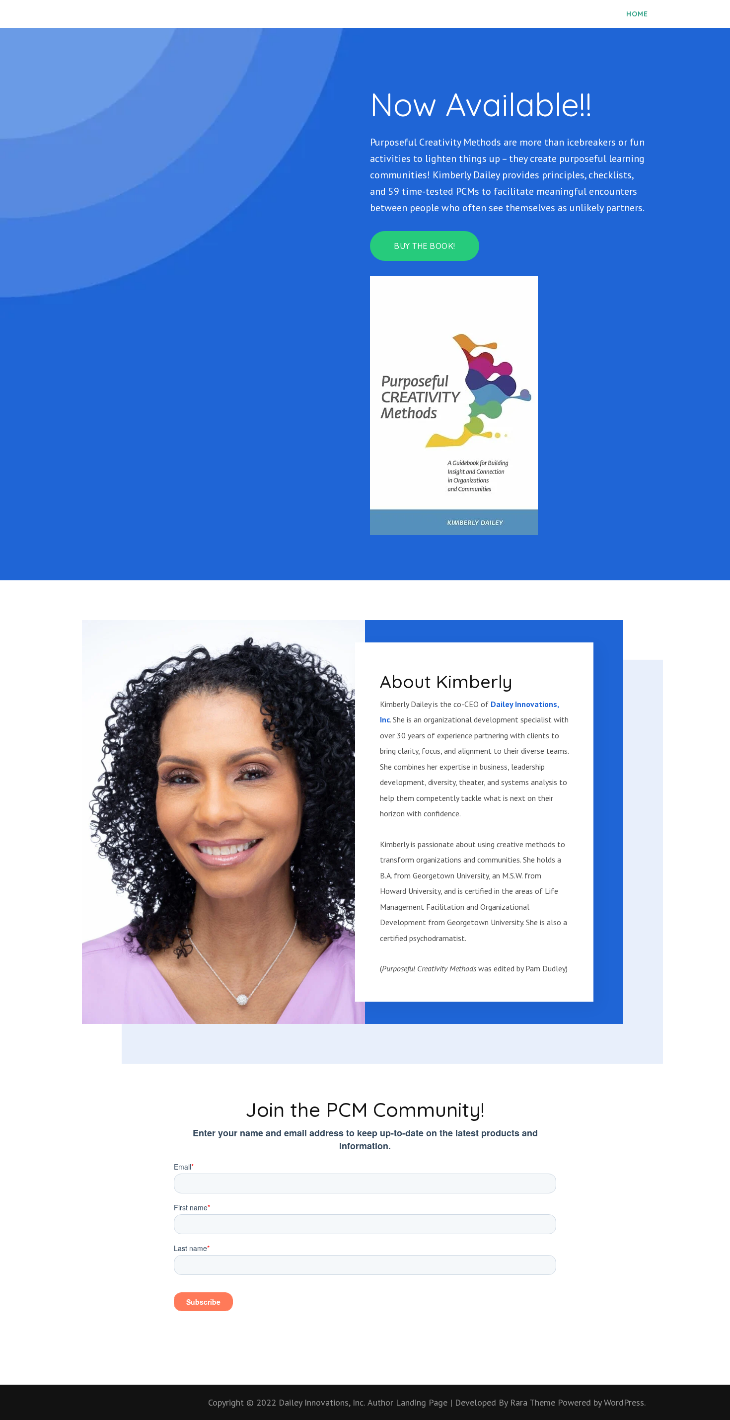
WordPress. (625, 1402)
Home (637, 14)
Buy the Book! (424, 246)
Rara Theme (534, 1402)
